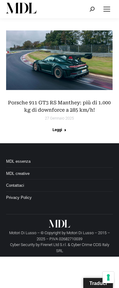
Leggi (57, 129)
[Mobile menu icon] (107, 9)
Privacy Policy (19, 197)
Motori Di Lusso (80, 233)
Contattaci (15, 185)
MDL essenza (18, 161)
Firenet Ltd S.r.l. (54, 244)
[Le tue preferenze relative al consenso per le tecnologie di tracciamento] (108, 277)
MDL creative (18, 173)
